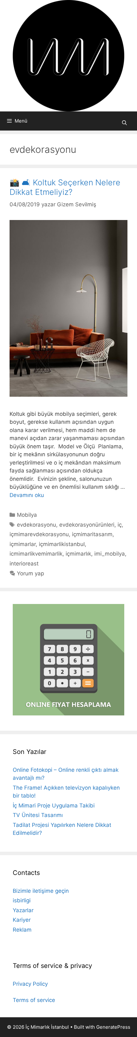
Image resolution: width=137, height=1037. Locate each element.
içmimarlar (23, 544)
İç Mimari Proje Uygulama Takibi (54, 805)
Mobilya (27, 515)
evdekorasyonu (36, 525)
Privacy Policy (30, 984)
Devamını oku (27, 495)
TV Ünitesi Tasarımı (38, 815)
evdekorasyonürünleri (86, 525)
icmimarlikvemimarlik (36, 553)
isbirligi (22, 900)
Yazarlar (23, 910)
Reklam (22, 930)
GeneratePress (113, 1027)
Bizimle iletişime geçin (41, 891)
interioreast (24, 563)
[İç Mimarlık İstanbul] (68, 55)
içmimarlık (78, 553)
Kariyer (22, 920)
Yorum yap (30, 573)
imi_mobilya (109, 553)
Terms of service (34, 1000)
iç (120, 525)
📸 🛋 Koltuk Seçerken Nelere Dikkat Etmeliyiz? (65, 187)
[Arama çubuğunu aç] (124, 122)
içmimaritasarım (92, 534)
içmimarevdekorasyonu (39, 534)
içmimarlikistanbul (62, 544)
